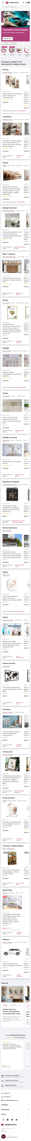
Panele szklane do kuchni (20, 431)
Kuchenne (12, 440)
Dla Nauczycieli (6, 303)
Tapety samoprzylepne (8, 620)
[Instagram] (8, 1120)
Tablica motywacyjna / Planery (10, 484)
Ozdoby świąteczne (12, 800)
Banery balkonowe (7, 530)
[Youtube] (12, 1120)
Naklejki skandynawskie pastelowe (19, 247)
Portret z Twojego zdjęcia (8, 848)
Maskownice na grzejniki (19, 293)
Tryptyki (4, 165)
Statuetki (5, 800)
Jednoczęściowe (11, 165)
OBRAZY (17, 893)
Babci (26, 754)
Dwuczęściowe (19, 165)
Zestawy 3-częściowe (7, 72)
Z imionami (28, 210)
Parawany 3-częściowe (8, 712)
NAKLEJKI (5, 893)
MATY (21, 893)
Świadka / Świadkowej (8, 754)
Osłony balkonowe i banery (19, 565)
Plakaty (24, 942)
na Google (22, 1037)
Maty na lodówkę (20, 257)
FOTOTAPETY (11, 893)
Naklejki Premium (20, 210)
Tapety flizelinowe (18, 620)
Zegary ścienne (6, 575)
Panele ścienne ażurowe (19, 703)
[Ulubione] (23, 2)
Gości (15, 754)
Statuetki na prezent (19, 839)
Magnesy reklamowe (7, 942)
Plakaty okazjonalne (22, 800)
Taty (23, 754)
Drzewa (24, 440)
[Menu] (3, 2)
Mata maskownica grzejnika (9, 257)
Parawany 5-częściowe (19, 712)
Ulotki (20, 942)
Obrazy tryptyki (21, 202)
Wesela (12, 303)
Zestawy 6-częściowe (24, 72)
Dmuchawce (19, 440)
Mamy (19, 754)
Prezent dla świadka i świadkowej (19, 791)
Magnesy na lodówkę (23, 484)
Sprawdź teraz (8, 38)
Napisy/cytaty (6, 440)
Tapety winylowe (27, 620)
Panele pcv (13, 396)
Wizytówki (16, 942)
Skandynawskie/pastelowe (9, 210)
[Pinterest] (16, 1120)
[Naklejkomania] (15, 1124)
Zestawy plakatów (21, 110)
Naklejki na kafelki (7, 351)
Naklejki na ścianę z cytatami (19, 475)
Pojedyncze (16, 72)
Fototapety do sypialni (18, 119)
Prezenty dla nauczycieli (19, 341)
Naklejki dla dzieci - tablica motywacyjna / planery (18, 521)
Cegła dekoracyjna (21, 396)
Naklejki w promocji (19, 933)
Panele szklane (6, 396)
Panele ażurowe (6, 666)
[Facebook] (3, 1120)
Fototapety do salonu (8, 119)
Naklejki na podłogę (17, 351)
